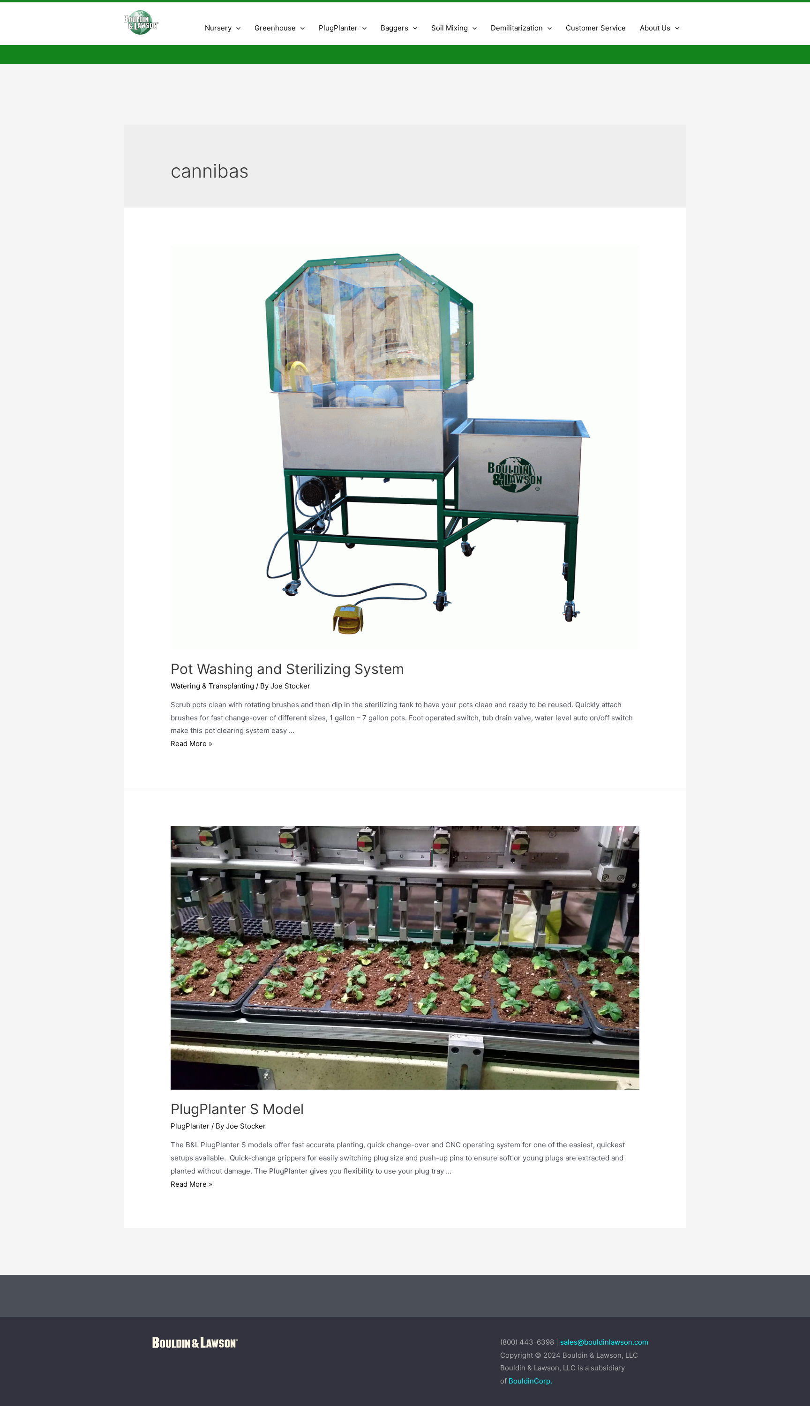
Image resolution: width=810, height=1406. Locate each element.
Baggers (394, 27)
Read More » (191, 743)
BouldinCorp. (530, 1380)
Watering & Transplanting (212, 685)
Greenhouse (275, 27)
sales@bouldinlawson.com (605, 1342)
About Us (655, 27)
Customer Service (596, 27)
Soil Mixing (449, 27)
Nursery (218, 27)
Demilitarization (517, 27)
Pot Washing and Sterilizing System (287, 668)
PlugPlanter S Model (237, 1108)
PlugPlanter (190, 1126)
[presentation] (236, 28)
